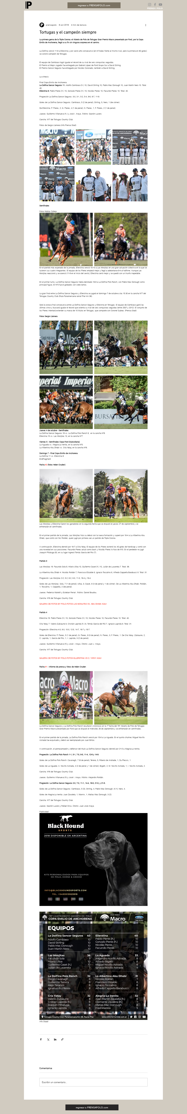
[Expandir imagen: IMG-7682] (66, 402)
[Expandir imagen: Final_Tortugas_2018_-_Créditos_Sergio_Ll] (57, 147)
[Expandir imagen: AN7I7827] (121, 239)
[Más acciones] (146, 25)
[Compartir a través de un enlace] (62, 1039)
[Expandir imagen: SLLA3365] (66, 347)
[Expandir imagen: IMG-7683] (121, 347)
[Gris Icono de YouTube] (160, 4)
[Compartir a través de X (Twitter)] (48, 1039)
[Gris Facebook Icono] (155, 4)
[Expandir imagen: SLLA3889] (121, 402)
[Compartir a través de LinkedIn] (55, 1039)
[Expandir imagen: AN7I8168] (66, 239)
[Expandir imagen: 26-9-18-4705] (66, 698)
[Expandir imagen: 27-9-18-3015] (66, 495)
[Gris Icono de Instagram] (150, 4)
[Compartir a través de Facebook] (40, 1039)
